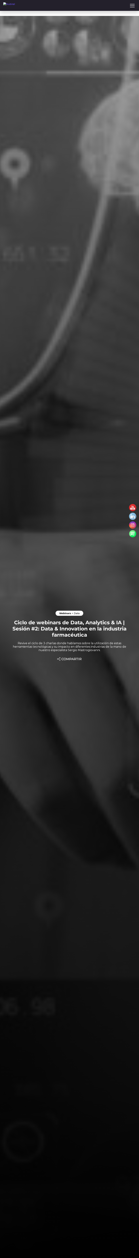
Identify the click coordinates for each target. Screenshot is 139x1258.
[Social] (132, 507)
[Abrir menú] (132, 5)
